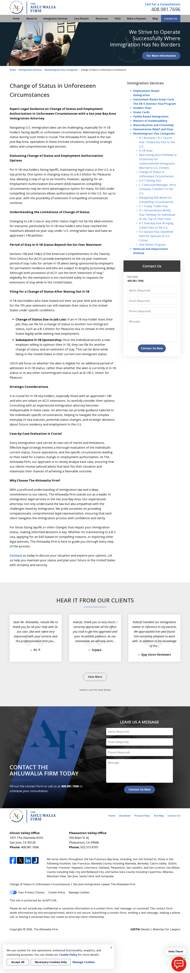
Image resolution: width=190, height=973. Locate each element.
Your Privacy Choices (31, 892)
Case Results (81, 18)
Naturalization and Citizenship (153, 125)
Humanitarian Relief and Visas (153, 129)
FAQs (118, 18)
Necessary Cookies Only (51, 962)
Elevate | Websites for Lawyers (155, 929)
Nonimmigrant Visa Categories (61, 69)
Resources (102, 18)
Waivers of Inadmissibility (150, 120)
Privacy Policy (142, 815)
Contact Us (170, 18)
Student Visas (142, 108)
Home (16, 18)
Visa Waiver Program (152, 244)
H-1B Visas (145, 150)
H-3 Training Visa (150, 180)
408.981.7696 (165, 9)
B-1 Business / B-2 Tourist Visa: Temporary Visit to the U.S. (157, 142)
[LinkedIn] (27, 860)
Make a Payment (136, 18)
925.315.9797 (89, 847)
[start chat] (178, 964)
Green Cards (141, 112)
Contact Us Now (152, 348)
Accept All (17, 962)
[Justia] (35, 860)
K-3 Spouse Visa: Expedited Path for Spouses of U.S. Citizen (156, 236)
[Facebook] (13, 860)
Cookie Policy (56, 892)
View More (95, 676)
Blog (155, 18)
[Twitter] (20, 860)
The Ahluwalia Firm (46, 929)
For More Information (161, 55)
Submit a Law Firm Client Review (95, 689)
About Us (31, 18)
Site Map (159, 815)
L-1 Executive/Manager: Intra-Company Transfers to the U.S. (157, 189)
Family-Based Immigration (150, 116)
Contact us (18, 555)
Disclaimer (125, 815)
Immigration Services (55, 18)
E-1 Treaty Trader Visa (153, 206)
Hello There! (175, 951)
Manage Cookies (79, 892)
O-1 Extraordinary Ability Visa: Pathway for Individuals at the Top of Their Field (157, 215)
